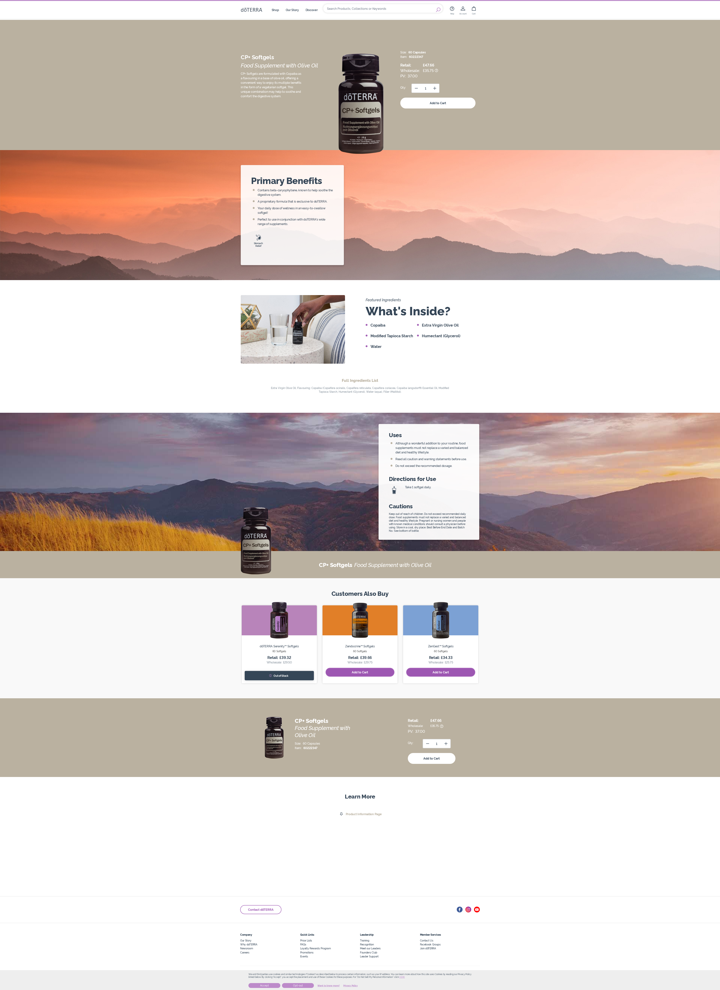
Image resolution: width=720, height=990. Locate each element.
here (402, 977)
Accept (264, 985)
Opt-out (298, 985)
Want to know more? (328, 985)
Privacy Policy (350, 985)
